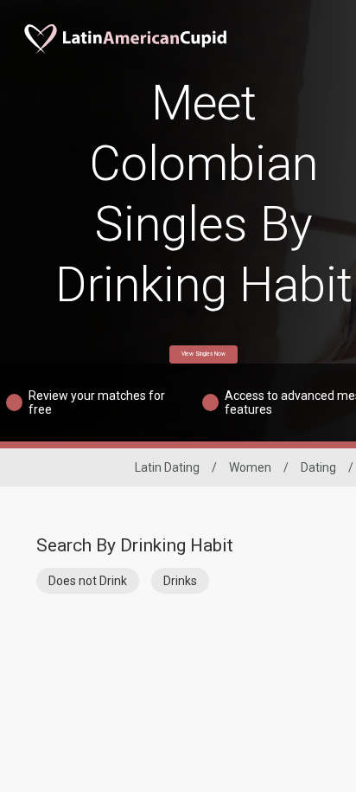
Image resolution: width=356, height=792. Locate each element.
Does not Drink (87, 581)
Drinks (180, 581)
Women (250, 467)
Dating (318, 467)
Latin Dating (167, 467)
